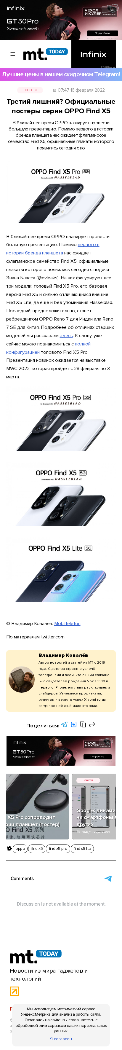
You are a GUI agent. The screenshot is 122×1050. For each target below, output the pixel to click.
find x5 (37, 848)
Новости (29, 90)
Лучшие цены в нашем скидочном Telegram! (61, 74)
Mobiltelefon (67, 624)
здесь (66, 336)
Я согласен (61, 1038)
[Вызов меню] (13, 54)
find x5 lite (82, 848)
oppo (20, 848)
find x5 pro (58, 848)
